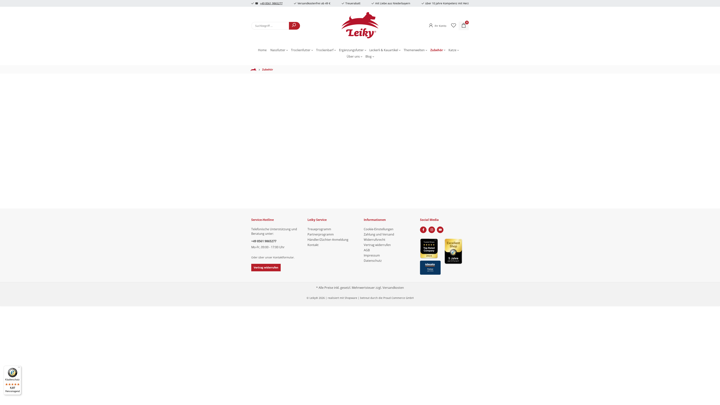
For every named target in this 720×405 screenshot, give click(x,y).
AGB (367, 250)
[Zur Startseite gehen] (360, 25)
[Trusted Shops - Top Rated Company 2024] (430, 248)
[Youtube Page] (440, 229)
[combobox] (270, 26)
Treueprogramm (319, 229)
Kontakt (313, 245)
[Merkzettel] (453, 26)
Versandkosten (393, 288)
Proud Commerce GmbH (398, 298)
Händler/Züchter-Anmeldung (328, 240)
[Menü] (19, 368)
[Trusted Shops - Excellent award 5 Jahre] (456, 255)
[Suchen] (294, 26)
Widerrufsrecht (374, 240)
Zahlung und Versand (379, 234)
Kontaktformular (283, 257)
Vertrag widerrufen (266, 267)
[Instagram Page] (431, 229)
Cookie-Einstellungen (378, 229)
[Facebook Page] (423, 229)
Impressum (372, 255)
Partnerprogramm (321, 234)
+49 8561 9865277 (271, 3)
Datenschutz (373, 261)
